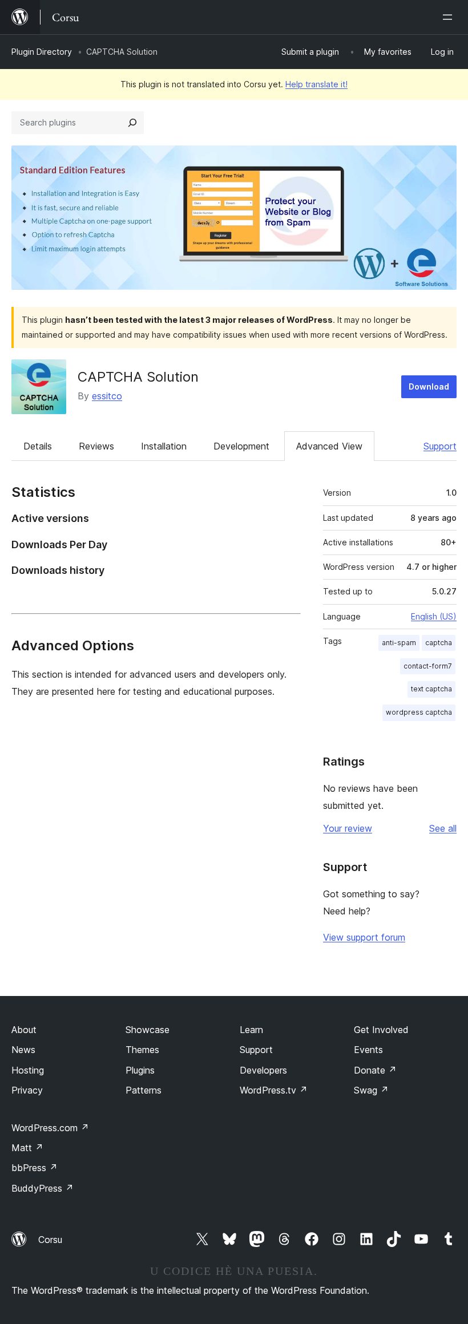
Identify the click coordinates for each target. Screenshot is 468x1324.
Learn (251, 1029)
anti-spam (399, 642)
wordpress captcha (419, 712)
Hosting (27, 1070)
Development (241, 446)
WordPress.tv (274, 1090)
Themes (142, 1049)
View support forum (364, 937)
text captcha (431, 689)
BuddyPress (42, 1188)
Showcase (148, 1029)
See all (443, 828)
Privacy (27, 1090)
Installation (164, 446)
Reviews (96, 446)
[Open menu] (449, 17)
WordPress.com (50, 1127)
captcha (438, 642)
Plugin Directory (41, 51)
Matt (27, 1147)
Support (440, 446)
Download (429, 386)
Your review (347, 828)
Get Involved (381, 1029)
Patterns (144, 1090)
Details (37, 446)
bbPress (34, 1167)
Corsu (50, 1239)
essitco (107, 396)
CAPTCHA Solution (138, 377)
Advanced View (329, 446)
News (23, 1049)
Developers (263, 1070)
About (24, 1029)
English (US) (434, 616)
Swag (371, 1090)
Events (368, 1049)
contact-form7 (428, 666)
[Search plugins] (132, 122)
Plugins (140, 1070)
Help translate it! (316, 84)
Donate (375, 1070)
